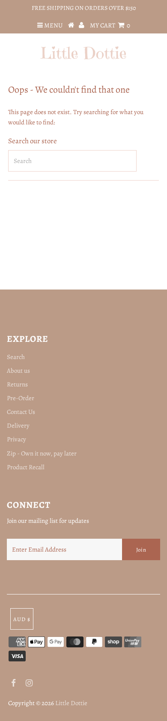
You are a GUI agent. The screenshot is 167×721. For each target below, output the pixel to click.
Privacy (16, 439)
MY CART (110, 25)
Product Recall (26, 467)
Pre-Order (20, 398)
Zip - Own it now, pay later (42, 453)
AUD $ (21, 619)
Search (16, 357)
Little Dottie (71, 703)
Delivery (18, 425)
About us (18, 370)
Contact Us (21, 411)
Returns (17, 384)
